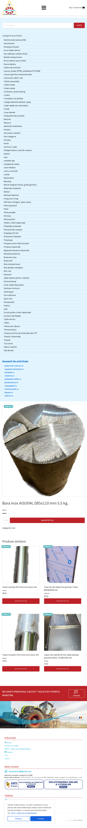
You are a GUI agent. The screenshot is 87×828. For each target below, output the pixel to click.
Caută (79, 25)
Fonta (6, 143)
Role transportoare (12, 264)
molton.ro (9, 395)
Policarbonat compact (13, 229)
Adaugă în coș (47, 520)
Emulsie (7, 129)
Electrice (7, 119)
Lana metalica (9, 167)
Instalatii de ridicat (11, 164)
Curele (6, 109)
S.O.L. (7, 755)
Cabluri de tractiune (12, 67)
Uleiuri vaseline (10, 347)
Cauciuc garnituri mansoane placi (18, 74)
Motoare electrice (11, 195)
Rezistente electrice (12, 254)
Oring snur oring (11, 198)
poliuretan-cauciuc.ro (14, 366)
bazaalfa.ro (9, 372)
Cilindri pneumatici (11, 81)
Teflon (6, 323)
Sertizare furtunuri (12, 288)
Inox (5, 157)
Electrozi (7, 123)
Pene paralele (9, 212)
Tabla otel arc (9, 319)
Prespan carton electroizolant (16, 243)
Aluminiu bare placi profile (15, 40)
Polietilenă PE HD (11, 233)
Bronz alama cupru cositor (15, 60)
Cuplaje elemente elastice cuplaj (17, 102)
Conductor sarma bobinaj (14, 91)
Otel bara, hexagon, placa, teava (17, 202)
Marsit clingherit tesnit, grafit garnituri (20, 185)
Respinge (18, 819)
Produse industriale (12, 247)
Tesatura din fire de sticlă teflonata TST (20, 333)
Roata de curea (10, 257)
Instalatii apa (9, 160)
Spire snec (8, 298)
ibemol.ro (9, 392)
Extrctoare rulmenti (12, 133)
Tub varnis (8, 343)
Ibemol (7, 154)
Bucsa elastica (10, 64)
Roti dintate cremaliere (13, 267)
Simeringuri (9, 292)
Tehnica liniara (10, 329)
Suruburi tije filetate (12, 316)
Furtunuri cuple (10, 147)
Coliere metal (9, 85)
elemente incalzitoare (13, 126)
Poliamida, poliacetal (12, 226)
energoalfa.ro (11, 386)
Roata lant (8, 260)
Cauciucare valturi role (13, 78)
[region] (29, 811)
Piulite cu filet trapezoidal (14, 223)
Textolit (7, 340)
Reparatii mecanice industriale (16, 250)
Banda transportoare (13, 57)
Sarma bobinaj (10, 281)
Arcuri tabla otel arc (12, 50)
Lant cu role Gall (10, 171)
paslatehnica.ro (11, 382)
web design (69, 820)
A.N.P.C (7, 759)
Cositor (7, 95)
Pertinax (7, 216)
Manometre (9, 178)
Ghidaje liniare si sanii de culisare (18, 150)
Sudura (7, 305)
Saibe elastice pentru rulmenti (16, 278)
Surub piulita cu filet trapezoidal (17, 312)
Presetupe (8, 240)
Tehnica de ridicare (12, 326)
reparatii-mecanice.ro (14, 369)
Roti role (7, 271)
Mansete (7, 181)
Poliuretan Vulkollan (12, 236)
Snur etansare (10, 295)
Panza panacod (10, 205)
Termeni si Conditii (11, 746)
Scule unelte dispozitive (14, 285)
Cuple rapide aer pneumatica (16, 105)
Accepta (41, 819)
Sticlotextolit (9, 302)
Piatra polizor (9, 219)
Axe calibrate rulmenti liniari (16, 54)
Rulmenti (7, 274)
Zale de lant (9, 350)
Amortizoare (9, 43)
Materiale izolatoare (12, 188)
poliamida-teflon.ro (13, 379)
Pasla (6, 209)
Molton (7, 192)
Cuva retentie (9, 112)
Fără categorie (10, 136)
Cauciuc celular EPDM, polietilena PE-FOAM (22, 71)
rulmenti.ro (9, 376)
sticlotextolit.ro (12, 389)
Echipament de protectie (14, 116)
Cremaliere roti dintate (13, 98)
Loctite (7, 174)
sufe (5, 309)
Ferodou (7, 140)
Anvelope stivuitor (11, 47)
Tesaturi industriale (12, 336)
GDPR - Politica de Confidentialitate (24, 813)
